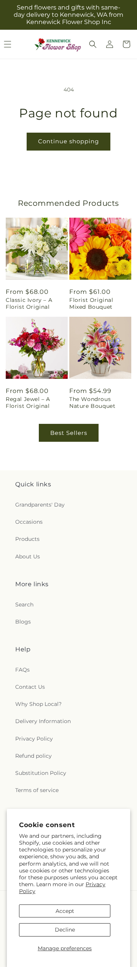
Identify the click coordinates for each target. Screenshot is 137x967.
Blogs (23, 621)
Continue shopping (68, 141)
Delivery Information (43, 721)
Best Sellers (68, 432)
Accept (65, 911)
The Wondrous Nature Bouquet (92, 402)
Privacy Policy (34, 738)
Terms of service (37, 790)
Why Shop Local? (38, 704)
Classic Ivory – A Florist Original (29, 303)
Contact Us (30, 686)
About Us (27, 556)
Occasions (29, 521)
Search (24, 604)
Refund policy (33, 755)
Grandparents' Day (40, 504)
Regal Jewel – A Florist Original (28, 402)
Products (27, 539)
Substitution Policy (40, 773)
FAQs (22, 669)
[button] (92, 44)
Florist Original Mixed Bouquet (91, 303)
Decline (65, 929)
